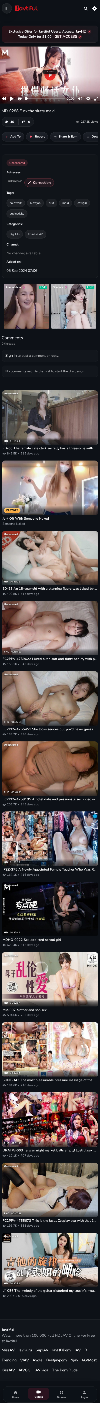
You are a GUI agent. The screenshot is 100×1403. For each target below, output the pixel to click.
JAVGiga (41, 1370)
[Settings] (94, 8)
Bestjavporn (56, 1360)
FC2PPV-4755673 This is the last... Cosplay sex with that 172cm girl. (50, 1220)
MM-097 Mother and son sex (25, 1010)
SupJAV (42, 1350)
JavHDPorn (61, 1350)
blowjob (35, 203)
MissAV (8, 1350)
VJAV (24, 1360)
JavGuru (25, 1350)
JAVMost (89, 1360)
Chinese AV (35, 234)
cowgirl (82, 203)
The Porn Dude (65, 1370)
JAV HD (80, 1350)
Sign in (11, 355)
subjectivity (17, 213)
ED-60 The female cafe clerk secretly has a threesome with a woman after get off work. (50, 448)
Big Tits (15, 234)
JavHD (81, 31)
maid (65, 203)
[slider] (45, 98)
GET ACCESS (65, 36)
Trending (9, 1360)
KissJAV (8, 1370)
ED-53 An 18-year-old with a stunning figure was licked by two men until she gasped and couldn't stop (50, 588)
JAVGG (24, 1370)
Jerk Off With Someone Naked (26, 518)
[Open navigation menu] (7, 8)
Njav (74, 1360)
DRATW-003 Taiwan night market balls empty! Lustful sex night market (50, 1150)
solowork (16, 203)
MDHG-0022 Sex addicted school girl (32, 940)
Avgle (38, 1360)
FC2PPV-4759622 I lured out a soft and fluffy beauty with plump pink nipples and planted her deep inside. (50, 659)
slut (51, 203)
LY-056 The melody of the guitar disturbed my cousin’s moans (50, 1291)
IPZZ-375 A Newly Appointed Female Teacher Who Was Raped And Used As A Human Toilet (50, 869)
